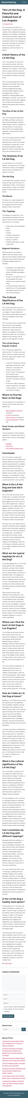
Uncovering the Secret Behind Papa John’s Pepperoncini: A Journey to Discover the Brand (13, 1043)
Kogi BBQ (9, 444)
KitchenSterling (8, 2)
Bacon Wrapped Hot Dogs (14, 410)
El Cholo (8, 415)
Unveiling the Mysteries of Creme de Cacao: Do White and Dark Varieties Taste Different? (13, 1083)
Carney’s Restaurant (12, 419)
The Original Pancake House (14, 448)
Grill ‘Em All (9, 446)
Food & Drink (8, 963)
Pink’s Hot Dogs (10, 417)
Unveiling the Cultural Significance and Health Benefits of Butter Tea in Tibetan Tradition (13, 1071)
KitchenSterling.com (18, 1093)
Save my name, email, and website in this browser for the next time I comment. (14, 1009)
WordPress (17, 1095)
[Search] (24, 1029)
